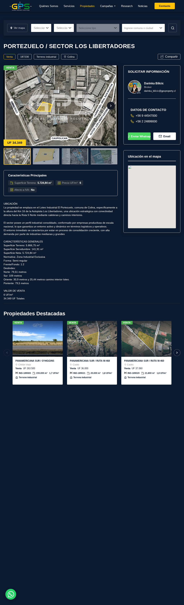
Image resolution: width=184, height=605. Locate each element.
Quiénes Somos (48, 6)
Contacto (164, 5)
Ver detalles (37, 338)
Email (166, 136)
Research (127, 6)
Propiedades (87, 6)
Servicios (69, 6)
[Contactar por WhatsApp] (10, 594)
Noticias (143, 6)
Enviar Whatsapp (141, 136)
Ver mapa (19, 28)
